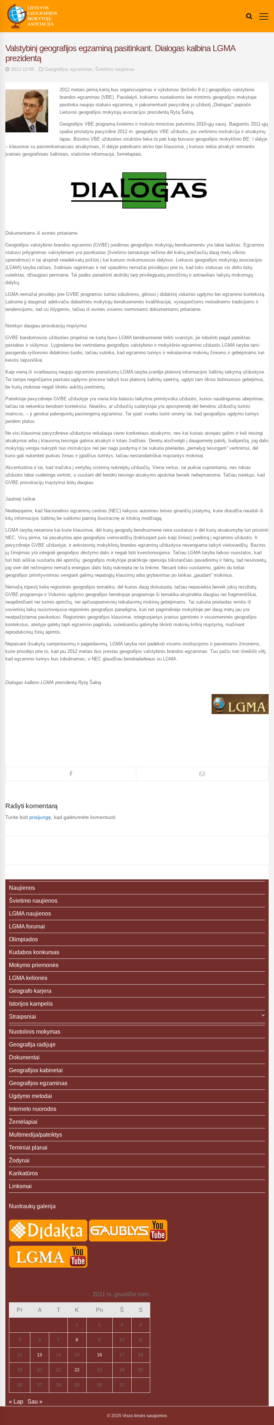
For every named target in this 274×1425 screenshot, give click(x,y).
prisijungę (40, 817)
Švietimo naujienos (115, 69)
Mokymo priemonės (34, 965)
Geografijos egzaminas (68, 69)
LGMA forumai (27, 926)
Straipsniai (22, 1017)
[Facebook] (71, 774)
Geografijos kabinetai (36, 1070)
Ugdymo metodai (30, 1096)
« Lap (16, 1402)
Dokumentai (24, 1057)
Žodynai (19, 1160)
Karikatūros (23, 1173)
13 (39, 1354)
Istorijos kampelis (31, 1004)
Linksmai (20, 1186)
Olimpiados (23, 939)
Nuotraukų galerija (32, 1206)
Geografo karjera (30, 991)
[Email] (202, 774)
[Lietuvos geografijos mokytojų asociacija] (32, 16)
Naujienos (22, 888)
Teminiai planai (28, 1148)
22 (77, 1369)
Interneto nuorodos (32, 1109)
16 (99, 1354)
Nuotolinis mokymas (34, 1032)
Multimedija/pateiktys (35, 1135)
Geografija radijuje (32, 1044)
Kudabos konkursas (34, 952)
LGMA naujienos (30, 914)
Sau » (34, 1402)
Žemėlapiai (23, 1122)
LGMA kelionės (28, 978)
